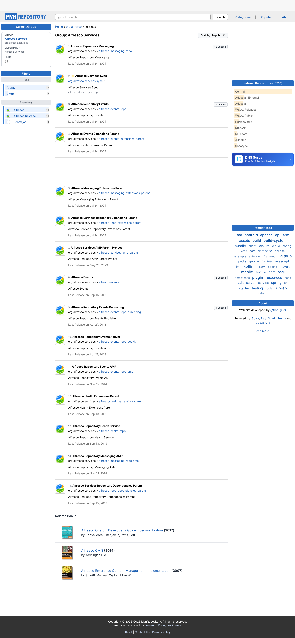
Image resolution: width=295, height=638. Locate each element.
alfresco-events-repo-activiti (117, 341)
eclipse (280, 251)
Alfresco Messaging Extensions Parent (97, 188)
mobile (247, 272)
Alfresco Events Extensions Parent (95, 133)
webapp (262, 293)
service (264, 283)
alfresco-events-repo (112, 109)
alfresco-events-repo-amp (116, 371)
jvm (239, 267)
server (251, 283)
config (286, 246)
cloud (276, 246)
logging (272, 266)
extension (255, 256)
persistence (243, 277)
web (283, 288)
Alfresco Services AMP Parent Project (96, 247)
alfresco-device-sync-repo (83, 92)
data (252, 251)
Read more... (263, 331)
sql (286, 282)
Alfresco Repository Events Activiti (96, 336)
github (286, 256)
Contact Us (142, 632)
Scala (255, 318)
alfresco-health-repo (112, 431)
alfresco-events (109, 282)
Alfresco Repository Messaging (92, 46)
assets (245, 240)
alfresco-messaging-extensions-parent (124, 193)
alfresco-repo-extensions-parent (120, 222)
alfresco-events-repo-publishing (120, 312)
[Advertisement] (147, 5)
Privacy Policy (161, 632)
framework (271, 256)
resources (274, 278)
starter (244, 288)
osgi (281, 272)
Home (59, 26)
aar (240, 235)
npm (272, 272)
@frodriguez (278, 310)
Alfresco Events (82, 277)
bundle (241, 246)
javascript (281, 261)
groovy (255, 261)
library (261, 267)
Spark (272, 318)
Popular (266, 17)
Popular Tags (263, 227)
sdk (241, 283)
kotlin (249, 266)
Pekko (281, 318)
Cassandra (263, 322)
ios (270, 261)
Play (263, 318)
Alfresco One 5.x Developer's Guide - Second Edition (122, 530)
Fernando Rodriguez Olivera (163, 625)
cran (244, 251)
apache (267, 235)
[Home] (26, 19)
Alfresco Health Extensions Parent (95, 396)
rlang (288, 277)
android (252, 235)
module (261, 272)
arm (286, 235)
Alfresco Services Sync (91, 75)
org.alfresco (74, 26)
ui (276, 288)
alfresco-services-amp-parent (118, 252)
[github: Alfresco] (6, 61)
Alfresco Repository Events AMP (94, 366)
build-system (275, 240)
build (257, 240)
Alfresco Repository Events (90, 104)
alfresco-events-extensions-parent (121, 138)
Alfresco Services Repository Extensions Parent (104, 217)
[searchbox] (133, 17)
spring (277, 283)
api (278, 235)
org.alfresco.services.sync (85, 81)
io (264, 261)
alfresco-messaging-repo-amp (119, 460)
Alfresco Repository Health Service (96, 426)
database (265, 251)
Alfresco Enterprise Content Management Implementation (126, 571)
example (240, 256)
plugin (258, 277)
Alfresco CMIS (92, 550)
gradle (242, 261)
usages (220, 46)
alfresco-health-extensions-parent (121, 401)
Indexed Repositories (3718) (263, 83)
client (253, 246)
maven (285, 267)
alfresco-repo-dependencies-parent (122, 490)
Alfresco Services (16, 38)
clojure (265, 246)
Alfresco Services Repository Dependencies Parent (107, 485)
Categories (243, 17)
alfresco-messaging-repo (115, 51)
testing (258, 288)
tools (269, 288)
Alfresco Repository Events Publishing (97, 307)
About (286, 17)
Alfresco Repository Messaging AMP (97, 456)
